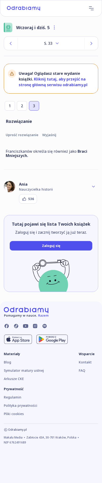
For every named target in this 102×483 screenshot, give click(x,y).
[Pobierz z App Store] (18, 339)
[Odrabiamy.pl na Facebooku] (6, 326)
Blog (7, 362)
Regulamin (12, 397)
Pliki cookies (14, 413)
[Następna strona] (91, 43)
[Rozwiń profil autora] (93, 186)
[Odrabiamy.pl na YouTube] (25, 326)
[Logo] (23, 8)
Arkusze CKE (14, 378)
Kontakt (85, 362)
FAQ (82, 370)
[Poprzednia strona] (10, 43)
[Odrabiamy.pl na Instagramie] (35, 326)
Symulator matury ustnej (24, 370)
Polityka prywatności (20, 405)
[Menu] (91, 8)
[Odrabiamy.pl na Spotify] (44, 326)
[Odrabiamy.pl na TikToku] (16, 326)
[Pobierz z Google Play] (52, 339)
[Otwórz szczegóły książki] (54, 27)
